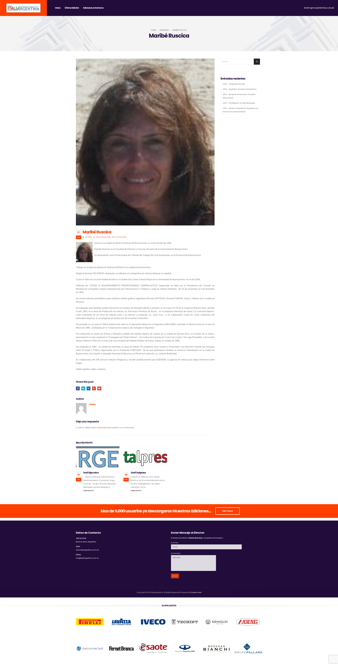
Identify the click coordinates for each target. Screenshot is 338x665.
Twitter (83, 388)
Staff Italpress (138, 472)
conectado (102, 427)
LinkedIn (88, 388)
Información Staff (103, 237)
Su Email (174, 543)
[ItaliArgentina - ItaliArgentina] (23, 8)
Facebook (78, 388)
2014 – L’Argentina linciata (234, 84)
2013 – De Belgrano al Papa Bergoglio (239, 103)
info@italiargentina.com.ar (320, 8)
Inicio (57, 7)
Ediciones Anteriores (93, 7)
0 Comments (120, 237)
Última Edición (72, 7)
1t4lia (90, 237)
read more (88, 490)
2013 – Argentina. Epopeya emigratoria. (240, 89)
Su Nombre (176, 553)
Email (99, 388)
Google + (94, 388)
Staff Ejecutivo (91, 472)
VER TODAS (227, 511)
